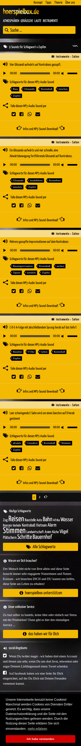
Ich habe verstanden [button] (40, 738)
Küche (55, 532)
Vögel (64, 531)
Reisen (16, 519)
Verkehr (17, 525)
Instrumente (50, 21)
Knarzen (7, 525)
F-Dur (31, 351)
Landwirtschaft (35, 532)
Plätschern (10, 538)
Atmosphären (11, 21)
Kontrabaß (46, 88)
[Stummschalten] (63, 73)
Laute (37, 21)
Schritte (24, 537)
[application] (40, 73)
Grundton (32, 442)
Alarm (52, 525)
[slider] (72, 73)
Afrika (56, 520)
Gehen (44, 351)
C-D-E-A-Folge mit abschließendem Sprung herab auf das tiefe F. (43, 327)
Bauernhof (42, 537)
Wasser (67, 519)
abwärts (17, 442)
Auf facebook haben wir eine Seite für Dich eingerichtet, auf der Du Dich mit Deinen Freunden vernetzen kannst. (34, 678)
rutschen (63, 88)
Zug (5, 520)
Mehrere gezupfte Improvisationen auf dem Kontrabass (39, 242)
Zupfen (17, 95)
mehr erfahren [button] (37, 728)
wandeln (31, 272)
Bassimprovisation (23, 266)
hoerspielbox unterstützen (43, 593)
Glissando (29, 88)
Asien (48, 532)
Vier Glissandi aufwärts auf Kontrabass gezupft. (35, 64)
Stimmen (66, 442)
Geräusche (27, 21)
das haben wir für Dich (43, 634)
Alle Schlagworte (44, 547)
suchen (60, 266)
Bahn (47, 519)
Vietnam (41, 525)
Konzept (38, 2)
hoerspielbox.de (21, 11)
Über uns (70, 2)
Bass (15, 88)
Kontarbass (55, 180)
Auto (39, 520)
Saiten (75, 56)
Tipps (48, 2)
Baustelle (30, 520)
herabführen (36, 180)
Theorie (58, 2)
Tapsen (16, 272)
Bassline (17, 351)
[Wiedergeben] (4, 73)
